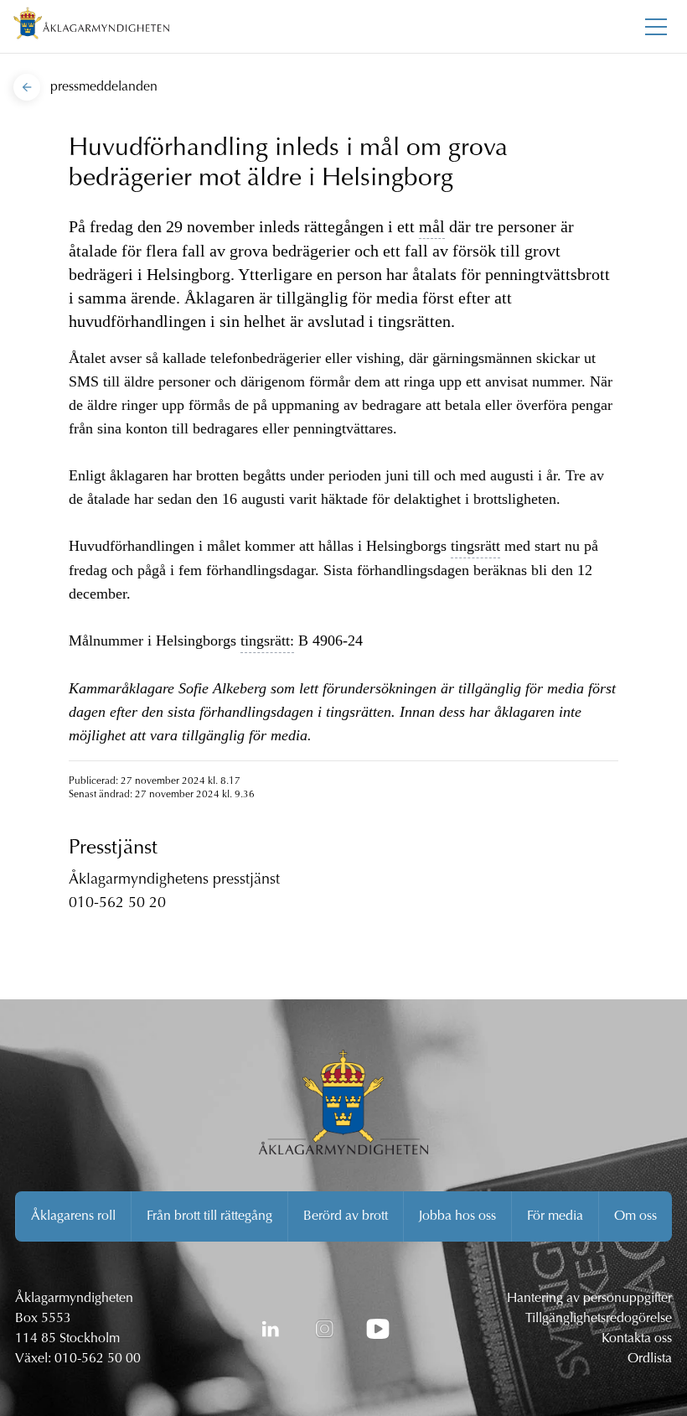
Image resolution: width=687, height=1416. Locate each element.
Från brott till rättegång (209, 1216)
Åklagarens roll (73, 1216)
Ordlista (650, 1359)
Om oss (635, 1216)
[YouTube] (377, 1328)
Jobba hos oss (457, 1216)
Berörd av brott (345, 1216)
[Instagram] (324, 1328)
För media (555, 1216)
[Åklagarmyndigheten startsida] (91, 26)
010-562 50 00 (97, 1359)
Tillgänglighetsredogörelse (598, 1318)
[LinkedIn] (270, 1328)
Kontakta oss (637, 1339)
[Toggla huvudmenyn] (656, 27)
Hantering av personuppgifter (589, 1298)
